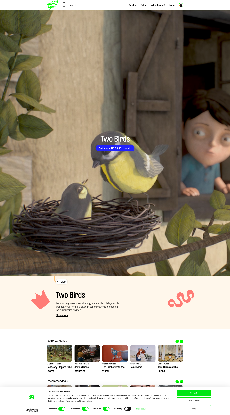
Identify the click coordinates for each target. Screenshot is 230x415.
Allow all (193, 393)
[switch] (85, 409)
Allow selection (193, 401)
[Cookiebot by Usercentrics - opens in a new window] (31, 410)
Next (181, 341)
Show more (62, 315)
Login (172, 5)
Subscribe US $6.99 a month (115, 148)
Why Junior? (158, 5)
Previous (177, 341)
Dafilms (133, 5)
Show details (141, 409)
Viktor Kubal (135, 364)
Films (144, 5)
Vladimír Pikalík (54, 364)
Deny (194, 409)
